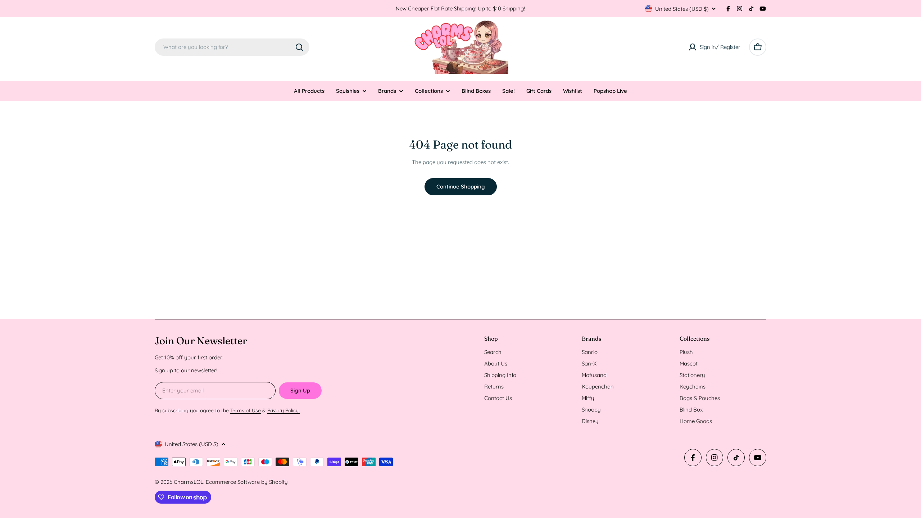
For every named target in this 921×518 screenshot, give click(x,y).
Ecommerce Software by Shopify (247, 481)
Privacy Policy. (283, 410)
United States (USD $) (682, 8)
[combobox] (232, 47)
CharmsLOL (188, 481)
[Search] (299, 47)
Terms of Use (245, 410)
